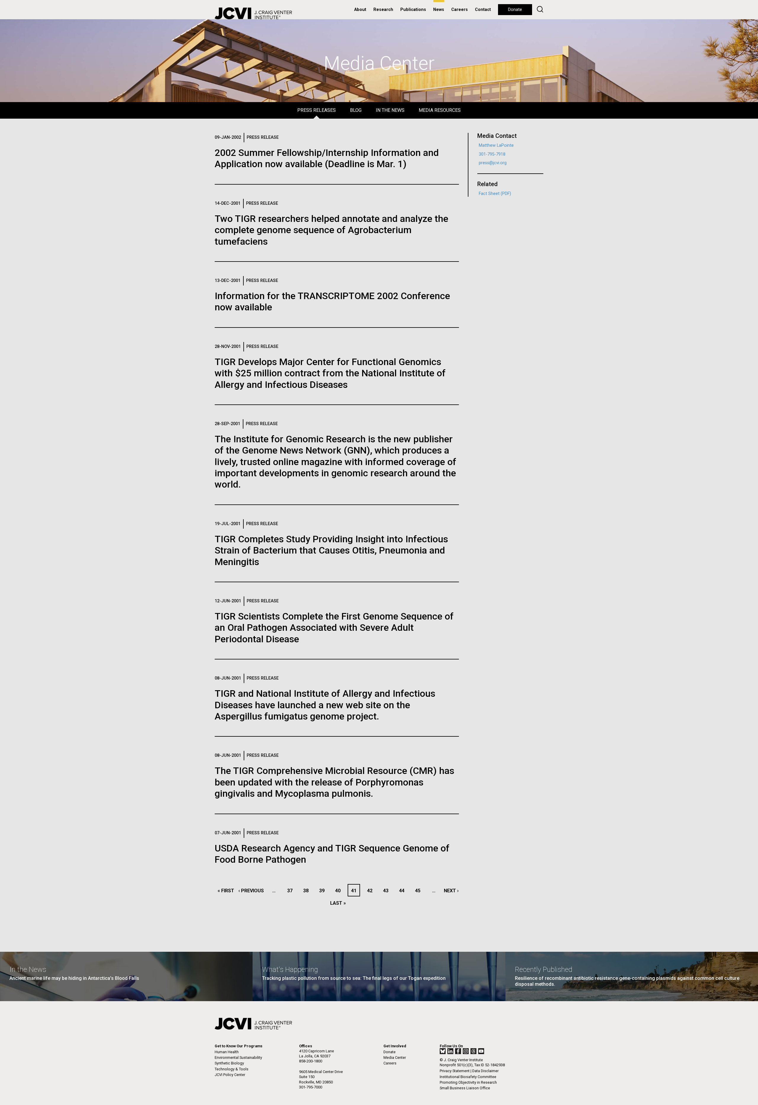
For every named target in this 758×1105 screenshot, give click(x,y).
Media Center (394, 1057)
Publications (413, 9)
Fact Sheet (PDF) (495, 193)
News (438, 9)
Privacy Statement (455, 1071)
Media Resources (440, 110)
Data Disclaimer (485, 1071)
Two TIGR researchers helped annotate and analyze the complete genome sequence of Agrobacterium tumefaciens (331, 230)
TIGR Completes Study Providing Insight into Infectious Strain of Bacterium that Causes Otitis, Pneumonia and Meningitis (331, 550)
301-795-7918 (492, 154)
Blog (356, 110)
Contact (483, 9)
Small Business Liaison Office (465, 1088)
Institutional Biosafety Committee (468, 1077)
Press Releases (316, 110)
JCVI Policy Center (230, 1074)
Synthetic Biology (229, 1063)
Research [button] (383, 9)
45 (419, 890)
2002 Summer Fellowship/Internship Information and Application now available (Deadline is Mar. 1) (327, 158)
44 (403, 890)
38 (307, 890)
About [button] (360, 9)
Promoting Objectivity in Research (468, 1082)
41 (355, 890)
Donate (515, 9)
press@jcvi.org (493, 162)
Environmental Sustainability (238, 1057)
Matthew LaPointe (496, 145)
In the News (390, 110)
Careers (459, 9)
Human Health (227, 1052)
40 (339, 890)
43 (387, 890)
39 (323, 890)
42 (371, 890)
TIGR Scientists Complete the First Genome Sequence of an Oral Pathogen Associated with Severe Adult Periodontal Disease (334, 628)
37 (291, 890)
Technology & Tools (231, 1069)
